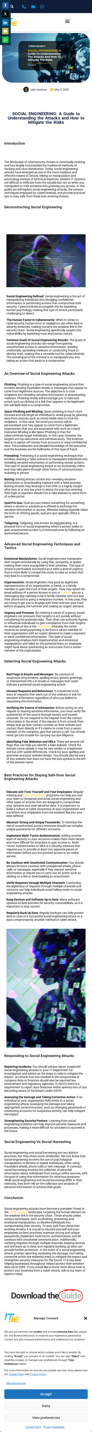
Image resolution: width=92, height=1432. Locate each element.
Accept (46, 1394)
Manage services (16, 1383)
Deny (46, 1406)
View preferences (46, 1417)
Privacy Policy (38, 1374)
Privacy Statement (53, 1427)
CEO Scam (44, 626)
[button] (85, 1318)
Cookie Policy (16, 1374)
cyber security (18, 1212)
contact (66, 592)
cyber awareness (34, 795)
